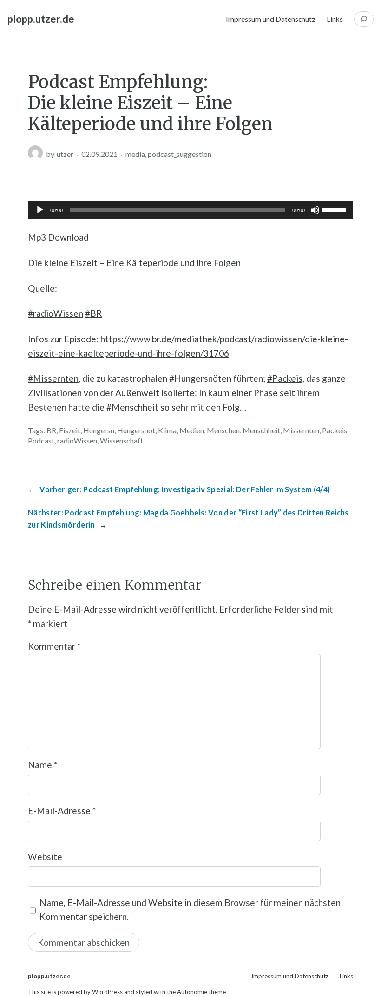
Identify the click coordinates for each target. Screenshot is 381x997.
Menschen (223, 430)
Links (335, 18)
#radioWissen (55, 313)
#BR (93, 313)
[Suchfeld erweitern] (364, 19)
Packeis (334, 430)
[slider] (335, 209)
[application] (190, 210)
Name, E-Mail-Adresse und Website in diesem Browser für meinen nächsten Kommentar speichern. (190, 909)
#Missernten (53, 378)
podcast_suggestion (179, 154)
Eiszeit (69, 430)
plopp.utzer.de (40, 19)
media (135, 154)
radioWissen (77, 440)
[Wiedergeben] (40, 210)
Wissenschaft (121, 440)
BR (51, 430)
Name (42, 764)
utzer (65, 154)
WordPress (107, 992)
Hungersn (98, 430)
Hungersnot (136, 430)
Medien (191, 430)
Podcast (41, 440)
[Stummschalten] (315, 210)
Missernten (301, 430)
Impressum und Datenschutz (270, 18)
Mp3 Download (58, 237)
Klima (167, 430)
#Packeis (284, 378)
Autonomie (192, 992)
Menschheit (261, 430)
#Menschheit (132, 407)
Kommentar (54, 646)
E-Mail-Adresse (62, 810)
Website (45, 856)
